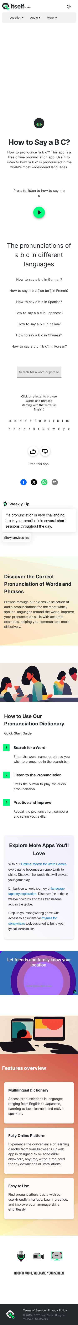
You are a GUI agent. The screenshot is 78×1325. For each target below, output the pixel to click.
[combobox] (39, 372)
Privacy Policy (57, 1310)
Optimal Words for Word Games (43, 864)
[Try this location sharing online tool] (39, 973)
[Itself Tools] (39, 1265)
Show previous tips (16, 537)
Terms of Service (34, 1310)
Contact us (41, 1318)
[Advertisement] (39, 63)
